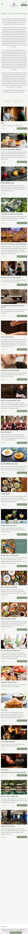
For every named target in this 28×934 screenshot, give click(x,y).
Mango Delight (5, 493)
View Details (3, 128)
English (24, 2)
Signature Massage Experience (10, 370)
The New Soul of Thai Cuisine (9, 555)
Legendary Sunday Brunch (9, 682)
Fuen (2, 123)
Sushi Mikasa (5, 770)
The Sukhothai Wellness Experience (12, 214)
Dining (8, 102)
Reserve (24, 5)
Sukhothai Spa (17, 102)
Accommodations (18, 100)
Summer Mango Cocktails (9, 525)
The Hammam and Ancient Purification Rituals (12, 306)
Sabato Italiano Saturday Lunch (10, 400)
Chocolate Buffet (6, 432)
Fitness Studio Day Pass (8, 826)
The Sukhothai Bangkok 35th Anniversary (14, 244)
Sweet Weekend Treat (7, 183)
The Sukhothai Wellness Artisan (11, 277)
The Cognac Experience (8, 741)
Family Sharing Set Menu (8, 619)
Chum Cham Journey (7, 337)
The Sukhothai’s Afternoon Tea (10, 650)
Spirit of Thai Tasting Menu (9, 587)
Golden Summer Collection (9, 464)
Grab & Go (4, 710)
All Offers (6, 100)
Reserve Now (22, 128)
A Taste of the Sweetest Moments (11, 149)
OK (11, 932)
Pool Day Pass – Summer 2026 (9, 796)
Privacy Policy (17, 932)
